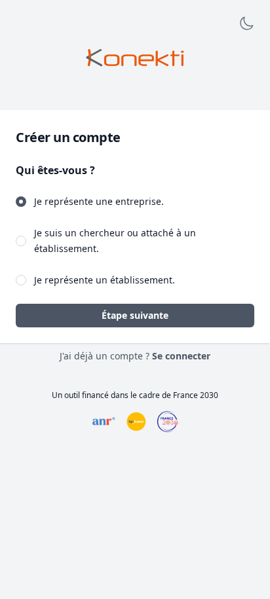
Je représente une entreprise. (99, 201)
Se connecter (181, 356)
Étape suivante (135, 315)
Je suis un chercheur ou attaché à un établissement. (115, 241)
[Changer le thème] (246, 23)
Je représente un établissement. (104, 280)
